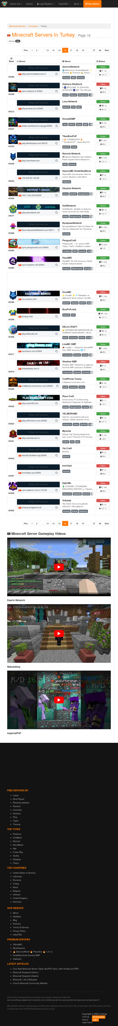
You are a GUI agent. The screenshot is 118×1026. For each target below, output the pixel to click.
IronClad (67, 465)
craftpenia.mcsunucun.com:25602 (37, 385)
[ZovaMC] (38, 293)
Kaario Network (16, 600)
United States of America (24, 872)
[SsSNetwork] (38, 207)
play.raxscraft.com (29, 403)
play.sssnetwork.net (30, 212)
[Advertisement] (59, 16)
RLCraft (16, 841)
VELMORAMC (70, 413)
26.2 (104, 92)
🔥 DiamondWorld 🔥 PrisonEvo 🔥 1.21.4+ (33, 951)
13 (47, 50)
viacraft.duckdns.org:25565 (34, 455)
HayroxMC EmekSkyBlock (76, 170)
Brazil (15, 887)
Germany (17, 901)
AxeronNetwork (70, 66)
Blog (15, 920)
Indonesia (17, 876)
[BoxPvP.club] (38, 311)
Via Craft (67, 448)
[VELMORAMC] (38, 415)
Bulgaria (16, 890)
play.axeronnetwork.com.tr (33, 73)
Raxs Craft (68, 396)
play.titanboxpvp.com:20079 (34, 143)
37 (94, 50)
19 (83, 50)
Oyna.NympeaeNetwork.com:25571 (37, 229)
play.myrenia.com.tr (30, 437)
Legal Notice (87, 1022)
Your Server (93, 3)
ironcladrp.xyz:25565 (31, 472)
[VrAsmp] (38, 502)
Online (103, 67)
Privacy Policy (19, 930)
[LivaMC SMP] (38, 345)
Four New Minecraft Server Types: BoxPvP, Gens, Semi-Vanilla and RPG (46, 968)
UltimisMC (17, 944)
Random (17, 806)
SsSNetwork (69, 205)
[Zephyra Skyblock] (38, 85)
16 (65, 50)
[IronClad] (38, 467)
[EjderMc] (38, 484)
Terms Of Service (21, 927)
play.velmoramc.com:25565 (34, 420)
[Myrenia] (38, 432)
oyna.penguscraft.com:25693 (34, 247)
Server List (15, 3)
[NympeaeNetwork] (38, 224)
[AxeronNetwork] (38, 68)
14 (53, 50)
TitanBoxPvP (69, 136)
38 (100, 50)
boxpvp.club (27, 316)
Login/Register (46, 3)
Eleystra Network (71, 188)
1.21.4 (103, 179)
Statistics (17, 916)
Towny (16, 862)
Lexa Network (69, 101)
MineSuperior (19, 948)
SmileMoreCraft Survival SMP (26, 955)
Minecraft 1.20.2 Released (25, 979)
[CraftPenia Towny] (38, 380)
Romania (17, 880)
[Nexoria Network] (38, 155)
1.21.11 (104, 74)
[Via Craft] (38, 450)
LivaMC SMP (69, 344)
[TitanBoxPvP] (38, 137)
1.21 (104, 248)
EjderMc (66, 483)
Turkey (16, 883)
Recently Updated (21, 802)
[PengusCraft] (38, 242)
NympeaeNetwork (72, 223)
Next (107, 50)
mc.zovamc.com (29, 299)
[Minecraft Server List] (4, 3)
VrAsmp (66, 500)
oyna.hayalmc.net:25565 (32, 264)
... (42, 50)
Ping (15, 817)
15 (59, 50)
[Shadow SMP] (38, 363)
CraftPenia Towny (72, 378)
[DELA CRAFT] (38, 328)
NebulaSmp (13, 666)
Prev (26, 50)
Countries (33, 26)
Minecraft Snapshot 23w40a (25, 975)
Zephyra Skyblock (72, 84)
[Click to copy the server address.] (56, 73)
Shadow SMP (69, 361)
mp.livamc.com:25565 (31, 351)
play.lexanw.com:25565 (32, 108)
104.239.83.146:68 (30, 177)
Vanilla (16, 855)
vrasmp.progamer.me (31, 507)
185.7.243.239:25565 (31, 195)
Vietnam (16, 894)
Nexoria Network (71, 153)
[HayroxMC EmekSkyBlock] (38, 172)
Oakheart (17, 958)
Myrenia (66, 431)
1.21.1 (103, 404)
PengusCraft (69, 240)
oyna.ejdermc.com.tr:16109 (34, 490)
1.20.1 (103, 439)
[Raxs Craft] (38, 397)
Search (29, 3)
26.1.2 (103, 109)
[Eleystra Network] (38, 189)
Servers (14, 41)
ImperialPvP (14, 733)
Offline (102, 84)
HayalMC (67, 257)
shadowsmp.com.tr (30, 368)
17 (71, 50)
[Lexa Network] (38, 103)
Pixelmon (17, 834)
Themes (16, 824)
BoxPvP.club (69, 309)
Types (15, 820)
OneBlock (17, 837)
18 (77, 50)
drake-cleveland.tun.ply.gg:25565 (36, 125)
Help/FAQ (63, 3)
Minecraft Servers (17, 26)
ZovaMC (66, 292)
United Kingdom (20, 898)
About (77, 3)
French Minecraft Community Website (30, 983)
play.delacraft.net (29, 333)
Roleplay (17, 859)
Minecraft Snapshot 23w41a (25, 972)
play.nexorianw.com (30, 160)
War (15, 848)
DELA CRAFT (69, 326)
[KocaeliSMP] (38, 120)
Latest (16, 795)
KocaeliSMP (68, 118)
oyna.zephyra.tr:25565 (31, 91)
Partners (17, 923)
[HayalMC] (38, 259)
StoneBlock (18, 844)
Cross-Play (18, 852)
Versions (17, 813)
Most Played (18, 799)
